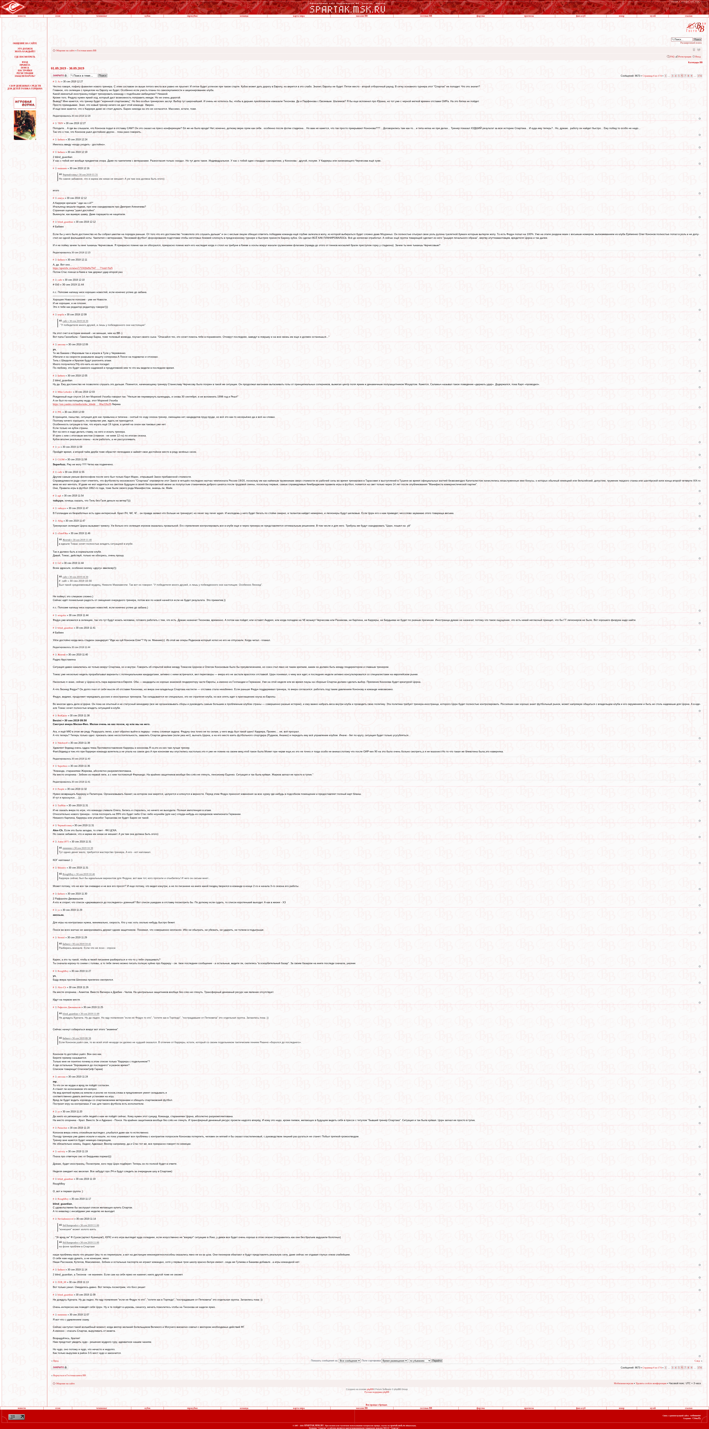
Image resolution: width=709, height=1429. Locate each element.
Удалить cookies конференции (651, 1383)
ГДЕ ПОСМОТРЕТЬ (25, 57)
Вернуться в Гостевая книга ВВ (69, 1375)
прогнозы (529, 16)
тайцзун (62, 508)
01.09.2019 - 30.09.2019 (67, 68)
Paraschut (62, 1127)
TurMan (62, 805)
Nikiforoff (63, 742)
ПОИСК (25, 67)
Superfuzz (63, 766)
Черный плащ (65, 825)
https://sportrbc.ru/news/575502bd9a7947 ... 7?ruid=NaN (83, 268)
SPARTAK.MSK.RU (314, 1425)
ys (59, 447)
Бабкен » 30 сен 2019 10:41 (77, 944)
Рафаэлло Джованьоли (69, 1007)
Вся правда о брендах (376, 1405)
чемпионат (101, 16)
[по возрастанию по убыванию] (426, 1360)
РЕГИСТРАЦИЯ (25, 73)
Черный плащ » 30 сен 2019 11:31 (80, 174)
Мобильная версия (694, 49)
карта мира (299, 16)
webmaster (695, 1415)
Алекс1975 (63, 841)
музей (653, 16)
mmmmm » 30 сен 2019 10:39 (78, 848)
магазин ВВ (362, 16)
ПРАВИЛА (25, 65)
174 (700, 75)
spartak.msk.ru (397, 1425)
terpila (61, 314)
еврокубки (192, 16)
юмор (621, 16)
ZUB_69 (62, 1282)
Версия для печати (699, 49)
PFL (60, 412)
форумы (481, 16)
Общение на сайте (65, 50)
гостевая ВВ (426, 16)
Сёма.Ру (697, 1418)
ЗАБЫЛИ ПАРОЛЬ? (25, 76)
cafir (60, 279)
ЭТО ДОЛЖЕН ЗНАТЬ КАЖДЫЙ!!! (25, 50)
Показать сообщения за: (325, 1360)
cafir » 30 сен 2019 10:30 (75, 321)
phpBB (370, 1389)
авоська (62, 344)
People (61, 789)
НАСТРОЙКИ (25, 70)
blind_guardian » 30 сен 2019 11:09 (81, 1013)
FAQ (672, 56)
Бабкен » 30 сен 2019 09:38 (77, 1038)
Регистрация (684, 56)
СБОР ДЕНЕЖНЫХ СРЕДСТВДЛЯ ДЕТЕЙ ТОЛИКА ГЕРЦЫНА (24, 87)
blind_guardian (65, 221)
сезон (57, 16)
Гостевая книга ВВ (86, 50)
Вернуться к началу (700, 119)
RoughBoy (63, 971)
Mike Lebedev (65, 391)
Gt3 (59, 563)
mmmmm (62, 168)
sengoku (62, 615)
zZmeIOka (63, 533)
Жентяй (62, 654)
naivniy (61, 1151)
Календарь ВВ (695, 62)
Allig (60, 520)
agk (59, 495)
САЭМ (61, 459)
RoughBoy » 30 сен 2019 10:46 (79, 874)
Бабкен (61, 139)
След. (697, 1360)
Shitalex (62, 867)
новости (22, 16)
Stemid (61, 937)
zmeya (61, 198)
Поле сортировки (371, 1360)
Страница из (652, 75)
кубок (147, 16)
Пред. (56, 1360)
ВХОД (25, 62)
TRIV (60, 123)
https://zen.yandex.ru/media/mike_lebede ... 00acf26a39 (82, 404)
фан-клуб (580, 16)
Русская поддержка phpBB (376, 1392)
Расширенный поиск (691, 42)
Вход (698, 56)
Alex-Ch (62, 987)
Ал (59, 81)
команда (244, 16)
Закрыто (55, 74)
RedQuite (62, 715)
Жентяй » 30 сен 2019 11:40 (77, 539)
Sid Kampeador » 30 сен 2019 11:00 (81, 1225)
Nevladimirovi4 (65, 1218)
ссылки (688, 16)
